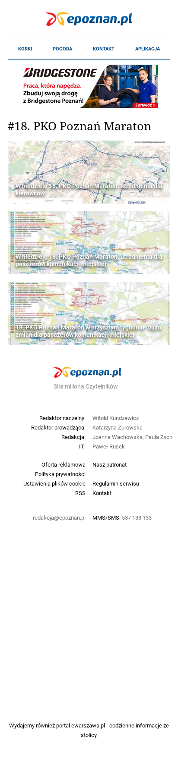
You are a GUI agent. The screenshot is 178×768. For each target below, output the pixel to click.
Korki (25, 48)
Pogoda (62, 48)
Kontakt (103, 48)
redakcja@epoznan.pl (59, 517)
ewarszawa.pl (88, 725)
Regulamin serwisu (115, 483)
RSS (80, 492)
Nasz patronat (109, 464)
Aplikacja (147, 48)
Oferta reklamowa (63, 464)
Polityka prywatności (60, 473)
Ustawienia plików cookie (54, 483)
